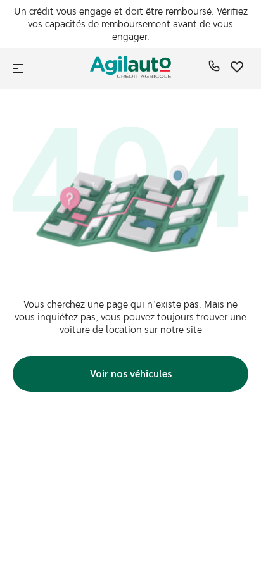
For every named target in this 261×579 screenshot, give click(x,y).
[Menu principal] (19, 68)
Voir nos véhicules (131, 373)
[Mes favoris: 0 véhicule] (237, 68)
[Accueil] (130, 68)
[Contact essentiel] (214, 68)
